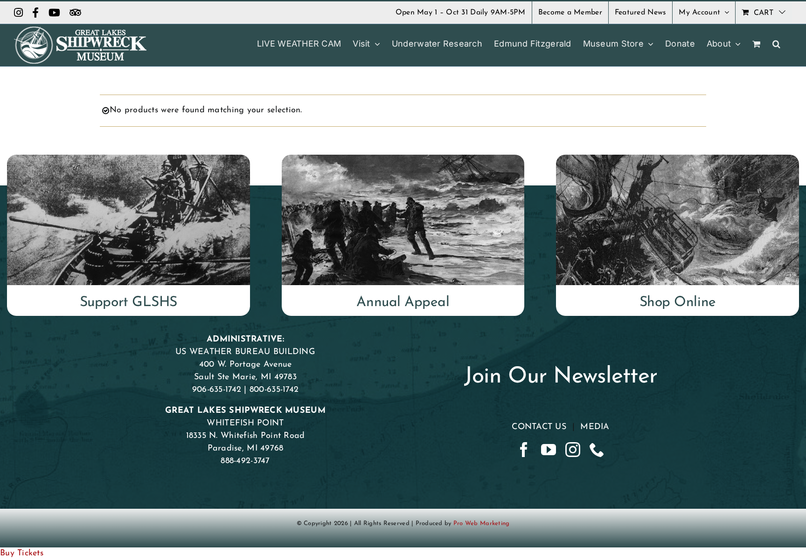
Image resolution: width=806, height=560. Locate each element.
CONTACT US (539, 427)
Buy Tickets (21, 553)
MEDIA (594, 427)
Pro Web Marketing (481, 523)
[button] (776, 43)
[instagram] (572, 449)
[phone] (597, 449)
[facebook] (523, 449)
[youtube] (548, 449)
